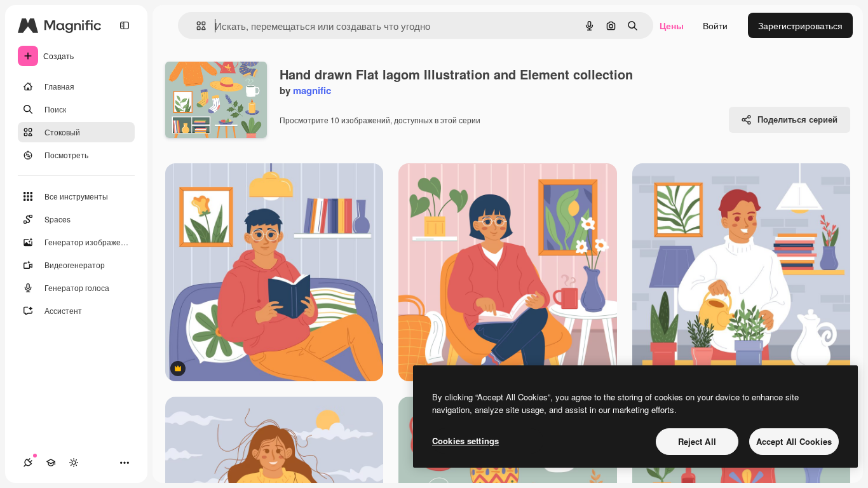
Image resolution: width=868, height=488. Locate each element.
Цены (672, 25)
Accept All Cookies (794, 441)
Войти (715, 25)
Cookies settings (465, 441)
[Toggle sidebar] (124, 25)
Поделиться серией (797, 119)
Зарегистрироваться (800, 25)
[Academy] (51, 462)
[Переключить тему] (74, 462)
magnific (312, 90)
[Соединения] (28, 462)
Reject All (697, 441)
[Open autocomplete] (196, 25)
